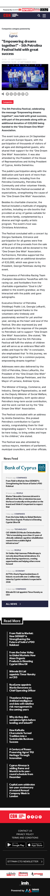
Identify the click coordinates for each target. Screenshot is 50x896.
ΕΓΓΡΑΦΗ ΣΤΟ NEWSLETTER (23, 861)
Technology (20, 529)
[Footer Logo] (17, 816)
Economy (20, 571)
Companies (7, 102)
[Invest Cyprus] (13, 34)
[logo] (11, 15)
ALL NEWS (11, 604)
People (19, 493)
